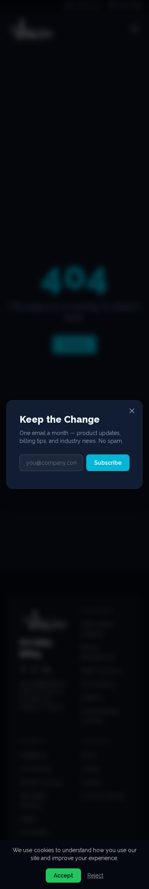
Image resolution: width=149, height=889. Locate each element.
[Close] (132, 411)
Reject (95, 875)
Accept (63, 875)
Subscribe (108, 463)
